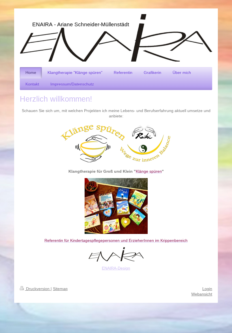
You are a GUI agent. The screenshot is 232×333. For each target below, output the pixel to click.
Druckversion (38, 288)
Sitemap (60, 288)
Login (207, 288)
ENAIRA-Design (116, 268)
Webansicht (201, 294)
